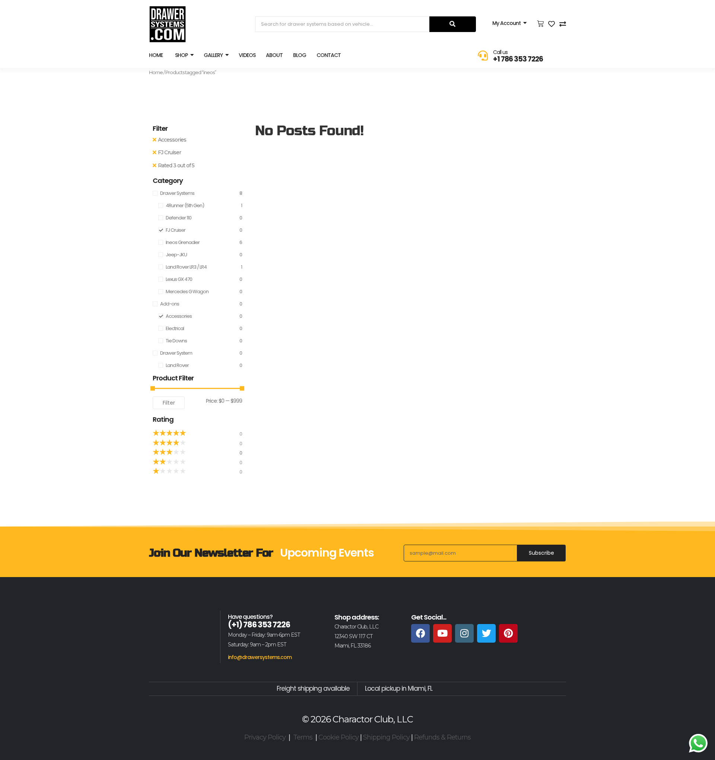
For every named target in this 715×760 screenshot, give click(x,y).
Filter (169, 402)
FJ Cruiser (169, 152)
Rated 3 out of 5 (176, 165)
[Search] (452, 24)
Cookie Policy (338, 737)
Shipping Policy (386, 737)
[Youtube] (442, 633)
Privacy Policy (265, 737)
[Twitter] (486, 633)
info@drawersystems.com (260, 657)
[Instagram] (464, 633)
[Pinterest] (508, 633)
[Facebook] (420, 633)
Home (156, 72)
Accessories (172, 139)
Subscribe (541, 553)
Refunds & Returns (442, 737)
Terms (302, 737)
